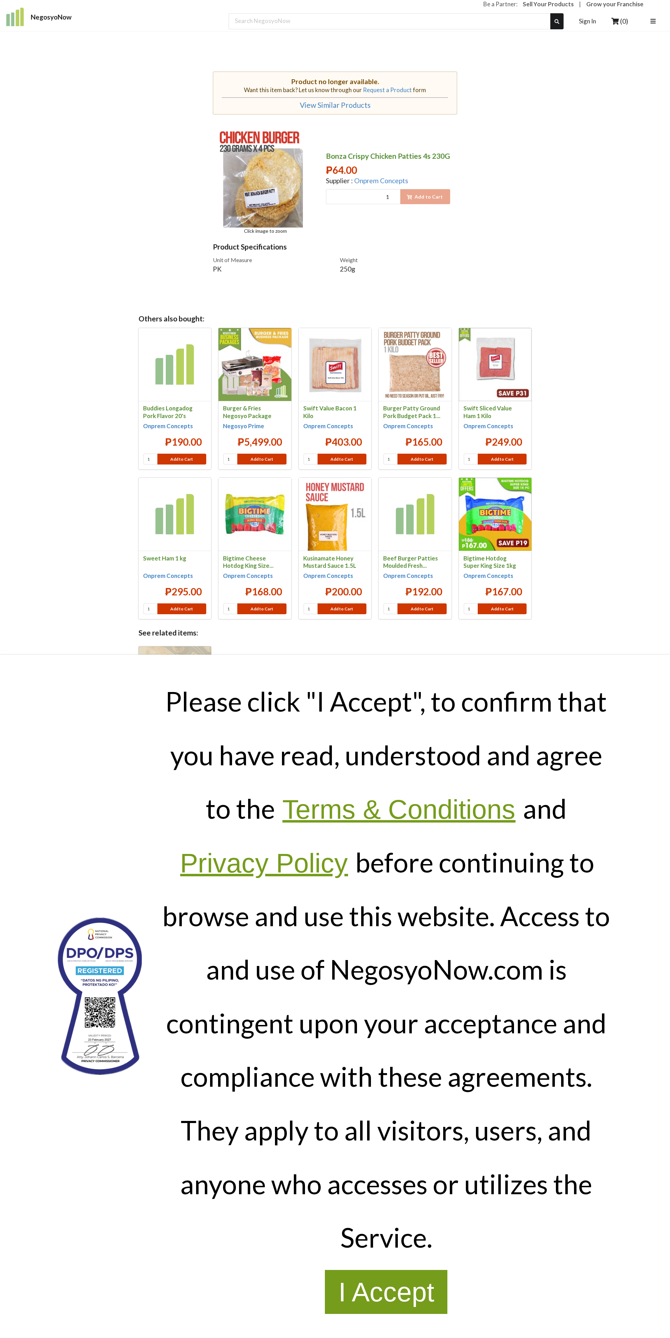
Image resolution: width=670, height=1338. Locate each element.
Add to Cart (181, 459)
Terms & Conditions (398, 809)
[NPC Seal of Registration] (100, 996)
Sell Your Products (548, 4)
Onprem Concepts (381, 181)
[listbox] (654, 21)
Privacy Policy (264, 863)
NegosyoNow (51, 17)
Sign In (587, 21)
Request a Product (387, 90)
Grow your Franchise (614, 4)
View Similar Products (335, 105)
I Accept (386, 1292)
